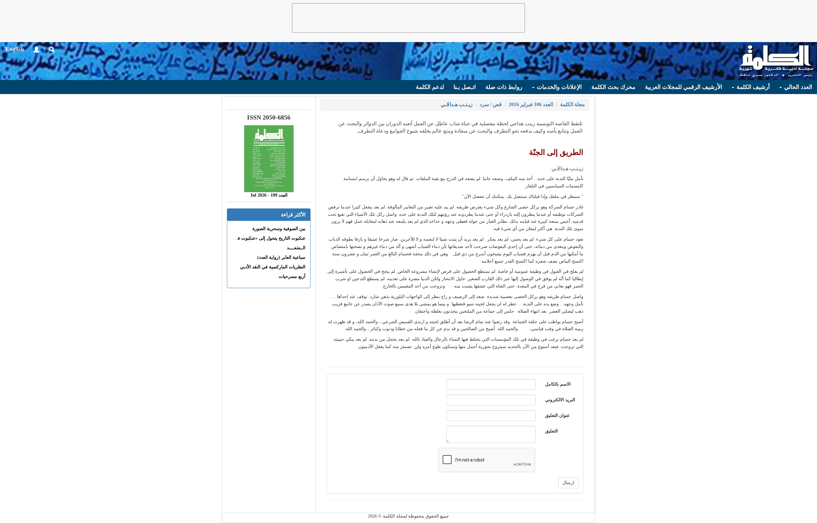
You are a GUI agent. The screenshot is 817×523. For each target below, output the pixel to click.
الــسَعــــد (296, 247)
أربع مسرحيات (292, 276)
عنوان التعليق (557, 415)
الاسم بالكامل (558, 384)
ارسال (568, 482)
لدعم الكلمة (430, 87)
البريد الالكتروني (560, 399)
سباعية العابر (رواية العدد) (281, 257)
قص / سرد (491, 104)
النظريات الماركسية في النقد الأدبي (272, 267)
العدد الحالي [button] (797, 87)
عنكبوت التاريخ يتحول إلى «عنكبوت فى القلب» (262, 238)
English (14, 49)
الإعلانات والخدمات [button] (558, 87)
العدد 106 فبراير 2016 (531, 104)
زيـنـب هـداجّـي (457, 104)
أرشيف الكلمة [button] (752, 87)
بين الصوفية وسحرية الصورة (278, 228)
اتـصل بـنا (464, 87)
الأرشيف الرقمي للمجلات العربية (683, 87)
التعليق (551, 431)
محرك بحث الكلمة (613, 87)
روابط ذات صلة (503, 87)
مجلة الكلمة (572, 104)
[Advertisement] (408, 18)
